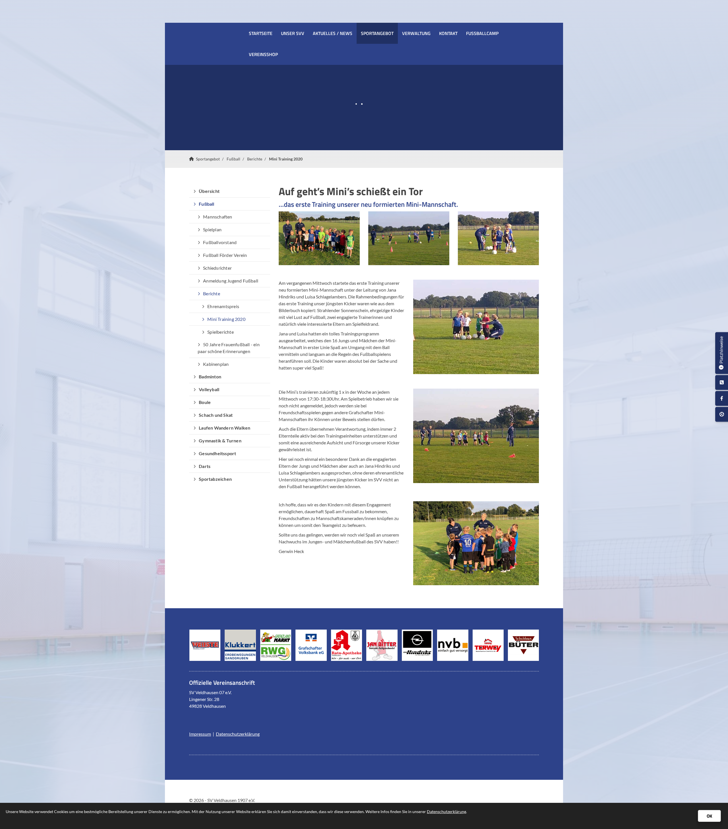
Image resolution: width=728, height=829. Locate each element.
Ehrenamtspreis (223, 306)
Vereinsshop (263, 54)
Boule (205, 402)
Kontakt (448, 33)
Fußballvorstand (220, 242)
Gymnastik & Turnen (220, 440)
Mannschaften (217, 216)
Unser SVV (292, 33)
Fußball (233, 158)
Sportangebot (377, 33)
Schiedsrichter (217, 268)
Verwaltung (416, 33)
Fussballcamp (482, 33)
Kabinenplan (216, 364)
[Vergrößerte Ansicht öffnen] (319, 238)
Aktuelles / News (332, 33)
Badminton (210, 376)
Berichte (254, 158)
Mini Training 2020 (286, 158)
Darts (204, 466)
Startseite (260, 33)
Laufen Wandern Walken (224, 427)
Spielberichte (220, 332)
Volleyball (209, 389)
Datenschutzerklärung (238, 734)
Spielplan (212, 229)
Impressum (200, 734)
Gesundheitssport (217, 453)
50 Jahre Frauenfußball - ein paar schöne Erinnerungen (229, 348)
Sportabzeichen (215, 479)
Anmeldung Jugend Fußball (230, 280)
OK (709, 815)
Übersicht (209, 191)
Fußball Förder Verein (225, 255)
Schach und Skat (216, 415)
